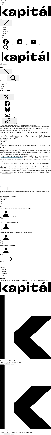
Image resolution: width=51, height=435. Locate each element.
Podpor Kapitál (1, 143)
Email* (1, 264)
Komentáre (4, 27)
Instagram (3, 275)
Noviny (3, 26)
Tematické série (5, 30)
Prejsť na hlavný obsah (3, 0)
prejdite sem (8, 83)
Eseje (4, 28)
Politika (1, 217)
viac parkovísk (5, 140)
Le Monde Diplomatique (6, 32)
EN (0, 65)
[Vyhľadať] (13, 78)
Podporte (6, 64)
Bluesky (14, 111)
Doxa (26, 128)
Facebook (3, 274)
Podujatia (3, 3)
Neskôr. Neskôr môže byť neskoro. (7, 364)
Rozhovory (4, 29)
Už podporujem (12, 364)
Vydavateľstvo (3, 2)
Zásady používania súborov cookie (6, 272)
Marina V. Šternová (2, 93)
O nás (2, 4)
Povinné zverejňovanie (4, 273)
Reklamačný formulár (4, 270)
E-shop (2, 37)
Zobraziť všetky (2, 261)
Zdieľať (12, 99)
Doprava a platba (4, 271)
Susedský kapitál (2, 86)
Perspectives (4, 33)
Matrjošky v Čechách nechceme (30, 156)
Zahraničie (1, 88)
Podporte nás (3, 64)
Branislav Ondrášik (14, 216)
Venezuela (1, 50)
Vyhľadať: (1, 74)
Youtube (3, 276)
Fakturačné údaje (4, 269)
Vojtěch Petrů (13, 253)
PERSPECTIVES (8, 191)
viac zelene (1, 140)
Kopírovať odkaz (15, 123)
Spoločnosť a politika (5, 31)
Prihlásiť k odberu (2, 267)
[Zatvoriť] (6, 23)
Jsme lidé (23, 163)
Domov (3, 84)
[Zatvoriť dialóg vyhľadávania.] (6, 71)
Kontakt (3, 268)
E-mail (14, 117)
